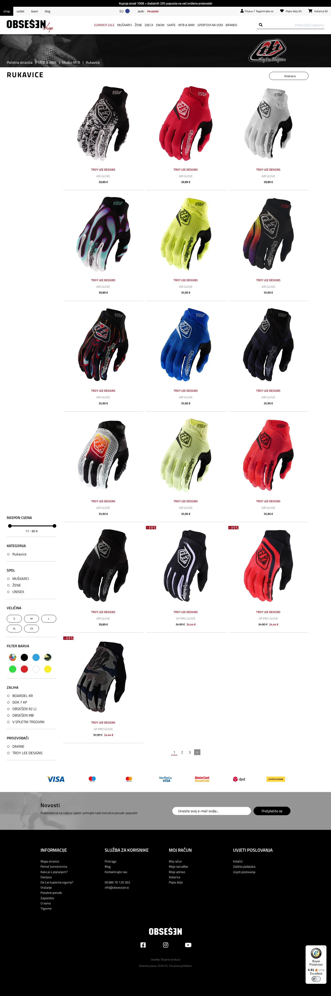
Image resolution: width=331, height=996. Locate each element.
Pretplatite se (272, 811)
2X (31, 628)
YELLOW (47, 669)
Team (34, 11)
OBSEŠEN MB (23, 715)
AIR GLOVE (103, 176)
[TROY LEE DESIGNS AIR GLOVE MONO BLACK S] (103, 566)
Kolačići (238, 861)
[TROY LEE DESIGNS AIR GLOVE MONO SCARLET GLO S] (186, 123)
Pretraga (110, 861)
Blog (47, 11)
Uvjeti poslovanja (244, 871)
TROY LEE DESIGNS (27, 753)
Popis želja (176, 882)
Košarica (174, 877)
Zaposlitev (47, 898)
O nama (46, 903)
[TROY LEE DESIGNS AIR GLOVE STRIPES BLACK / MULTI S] (268, 234)
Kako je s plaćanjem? (54, 871)
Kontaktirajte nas (116, 871)
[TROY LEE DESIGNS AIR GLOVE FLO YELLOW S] (186, 234)
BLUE (36, 657)
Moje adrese (177, 871)
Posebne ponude (51, 892)
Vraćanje (46, 887)
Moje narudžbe (178, 866)
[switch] (316, 979)
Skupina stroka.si (170, 959)
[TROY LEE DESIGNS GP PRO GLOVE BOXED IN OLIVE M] (103, 676)
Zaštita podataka (244, 866)
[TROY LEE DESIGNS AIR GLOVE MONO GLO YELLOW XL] (186, 455)
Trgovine (46, 908)
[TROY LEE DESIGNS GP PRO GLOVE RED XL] (268, 566)
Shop (6, 11)
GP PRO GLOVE (185, 618)
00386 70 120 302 (117, 882)
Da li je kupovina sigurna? (57, 882)
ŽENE (16, 585)
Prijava (249, 11)
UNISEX (18, 591)
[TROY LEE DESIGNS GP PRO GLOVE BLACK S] (186, 566)
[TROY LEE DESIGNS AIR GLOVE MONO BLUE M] (186, 345)
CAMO (47, 657)
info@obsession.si (117, 887)
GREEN (12, 669)
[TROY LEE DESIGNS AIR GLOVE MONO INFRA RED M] (268, 455)
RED (24, 669)
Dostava (46, 877)
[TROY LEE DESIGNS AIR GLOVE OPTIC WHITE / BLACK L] (103, 455)
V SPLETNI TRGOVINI (28, 721)
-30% (151, 527)
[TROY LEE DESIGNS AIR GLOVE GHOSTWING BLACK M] (268, 345)
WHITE (36, 669)
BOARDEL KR (22, 695)
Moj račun (175, 861)
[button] (153, 11)
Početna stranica (19, 62)
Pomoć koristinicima (54, 866)
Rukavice (19, 554)
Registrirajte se (264, 11)
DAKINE (18, 746)
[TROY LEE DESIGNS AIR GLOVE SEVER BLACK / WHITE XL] (103, 123)
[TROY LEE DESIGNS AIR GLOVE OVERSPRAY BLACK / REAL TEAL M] (103, 234)
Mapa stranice (50, 861)
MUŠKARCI (20, 578)
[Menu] (323, 948)
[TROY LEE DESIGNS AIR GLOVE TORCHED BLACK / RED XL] (103, 345)
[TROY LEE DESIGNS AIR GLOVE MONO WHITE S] (268, 123)
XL (14, 628)
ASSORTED (12, 657)
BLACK (24, 657)
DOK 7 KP (19, 702)
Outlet (20, 11)
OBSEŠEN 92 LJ (24, 708)
